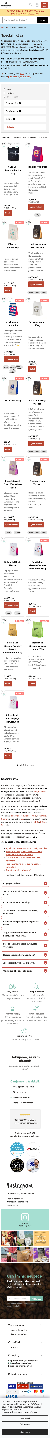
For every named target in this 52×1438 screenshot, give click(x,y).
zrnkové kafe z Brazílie (21, 815)
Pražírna (14, 1347)
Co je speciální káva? (12, 883)
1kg (2, 825)
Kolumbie (41, 815)
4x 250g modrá (12, 371)
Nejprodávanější (29, 137)
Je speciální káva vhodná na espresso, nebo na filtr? (20, 912)
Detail (7, 213)
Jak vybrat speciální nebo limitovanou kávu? (20, 893)
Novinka (10, 93)
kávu (22, 73)
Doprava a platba (18, 1334)
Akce (9, 89)
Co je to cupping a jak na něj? (19, 870)
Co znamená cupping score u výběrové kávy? (21, 923)
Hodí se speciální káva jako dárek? (19, 955)
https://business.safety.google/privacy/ (20, 1412)
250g (37, 215)
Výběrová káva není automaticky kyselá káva (26, 848)
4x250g (13, 367)
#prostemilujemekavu (17, 1201)
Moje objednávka (19, 1330)
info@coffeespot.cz (21, 1363)
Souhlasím (25, 1432)
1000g (44, 292)
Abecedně (43, 137)
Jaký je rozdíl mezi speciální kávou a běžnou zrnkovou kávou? (19, 934)
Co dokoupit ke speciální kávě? (17, 971)
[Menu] (44, 5)
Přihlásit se (36, 1299)
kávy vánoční (39, 791)
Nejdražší (17, 137)
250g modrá (18, 367)
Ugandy (4, 819)
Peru (22, 819)
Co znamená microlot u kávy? (16, 902)
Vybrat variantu (36, 207)
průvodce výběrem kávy (19, 76)
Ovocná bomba (13, 97)
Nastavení (25, 1418)
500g (37, 292)
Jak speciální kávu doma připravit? (19, 962)
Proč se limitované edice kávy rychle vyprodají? (20, 945)
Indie (34, 815)
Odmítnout (25, 1424)
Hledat (42, 20)
